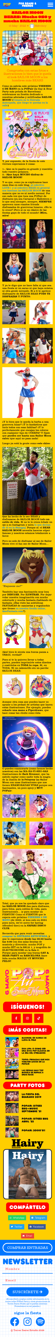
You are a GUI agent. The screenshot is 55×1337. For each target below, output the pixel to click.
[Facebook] (14, 1321)
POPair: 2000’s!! (33, 1130)
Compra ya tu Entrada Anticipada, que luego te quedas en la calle (25, 102)
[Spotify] (40, 1321)
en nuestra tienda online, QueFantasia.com (24, 610)
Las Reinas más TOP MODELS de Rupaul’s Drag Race (32, 1072)
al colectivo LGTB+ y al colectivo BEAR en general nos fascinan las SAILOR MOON (26, 188)
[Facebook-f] (16, 1018)
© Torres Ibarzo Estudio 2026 (27, 1330)
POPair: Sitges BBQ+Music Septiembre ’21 (32, 1108)
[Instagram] (27, 1018)
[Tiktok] (38, 1018)
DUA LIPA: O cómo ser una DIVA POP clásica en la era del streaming (36, 1051)
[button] (50, 4)
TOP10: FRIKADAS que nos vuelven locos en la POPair (36, 1062)
